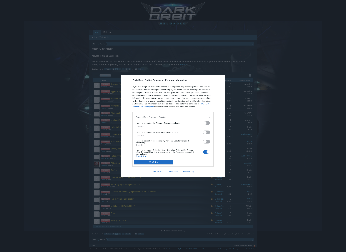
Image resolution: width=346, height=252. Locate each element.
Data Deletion (158, 172)
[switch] (206, 123)
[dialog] (173, 126)
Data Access (173, 172)
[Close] (219, 80)
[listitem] (173, 117)
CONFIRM (154, 162)
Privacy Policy (188, 172)
